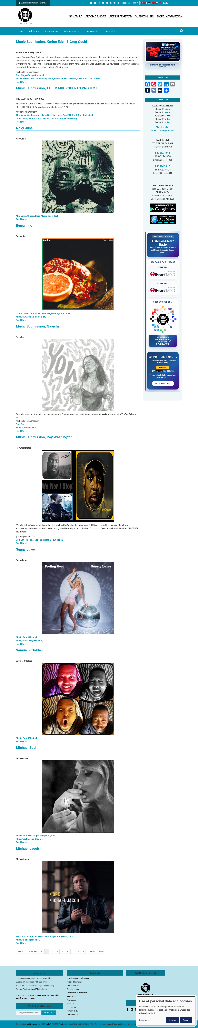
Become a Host (96, 16)
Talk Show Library (73, 986)
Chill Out (20, 540)
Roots (46, 540)
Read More (21, 82)
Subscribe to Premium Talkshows (34, 3)
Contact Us (71, 1007)
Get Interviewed (120, 16)
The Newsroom (51, 31)
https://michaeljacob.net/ (28, 940)
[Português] (154, 3)
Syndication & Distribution (77, 993)
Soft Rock (83, 115)
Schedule (75, 16)
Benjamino (24, 226)
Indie (59, 115)
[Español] (160, 3)
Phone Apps (71, 1000)
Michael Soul (26, 748)
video (167, 119)
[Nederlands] (144, 3)
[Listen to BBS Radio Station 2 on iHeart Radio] (163, 290)
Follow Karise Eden (25, 78)
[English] (141, 3)
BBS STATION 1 (162, 153)
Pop (18, 75)
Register (126, 3)
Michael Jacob (27, 849)
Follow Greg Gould (44, 78)
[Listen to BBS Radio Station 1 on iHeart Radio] (163, 274)
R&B (69, 115)
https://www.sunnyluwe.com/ (29, 641)
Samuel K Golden (29, 650)
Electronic (21, 936)
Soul (41, 75)
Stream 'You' (30, 427)
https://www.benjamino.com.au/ (31, 317)
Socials (19, 427)
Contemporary (34, 115)
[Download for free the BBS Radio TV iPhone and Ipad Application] (163, 219)
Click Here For (162, 127)
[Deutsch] (149, 3)
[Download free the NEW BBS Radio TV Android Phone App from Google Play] (163, 207)
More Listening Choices (162, 130)
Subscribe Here (163, 383)
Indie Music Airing (71, 31)
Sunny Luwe (25, 549)
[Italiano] (152, 3)
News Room (72, 996)
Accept (186, 1020)
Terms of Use (72, 1015)
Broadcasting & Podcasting (78, 978)
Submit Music (144, 16)
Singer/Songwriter (30, 75)
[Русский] (157, 3)
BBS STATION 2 (162, 166)
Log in (135, 3)
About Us (70, 1004)
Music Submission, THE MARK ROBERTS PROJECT (56, 88)
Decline (172, 1020)
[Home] (25, 16)
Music (44, 216)
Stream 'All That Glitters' (89, 78)
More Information (169, 16)
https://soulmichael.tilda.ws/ (29, 839)
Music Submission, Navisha (38, 326)
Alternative (21, 115)
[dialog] (166, 1011)
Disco (26, 313)
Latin (34, 936)
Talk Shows (34, 31)
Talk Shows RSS (92, 31)
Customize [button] (144, 1020)
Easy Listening (49, 115)
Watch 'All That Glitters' (65, 78)
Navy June (24, 128)
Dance (19, 313)
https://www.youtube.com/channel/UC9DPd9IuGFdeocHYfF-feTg (47, 118)
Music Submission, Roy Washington (44, 437)
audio (167, 109)
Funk (29, 936)
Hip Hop (28, 540)
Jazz (35, 540)
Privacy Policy (72, 1011)
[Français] (147, 3)
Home (21, 31)
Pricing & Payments (74, 982)
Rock (74, 115)
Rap (40, 540)
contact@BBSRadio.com (38, 989)
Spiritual (59, 540)
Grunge (30, 216)
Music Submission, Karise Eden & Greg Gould (51, 42)
